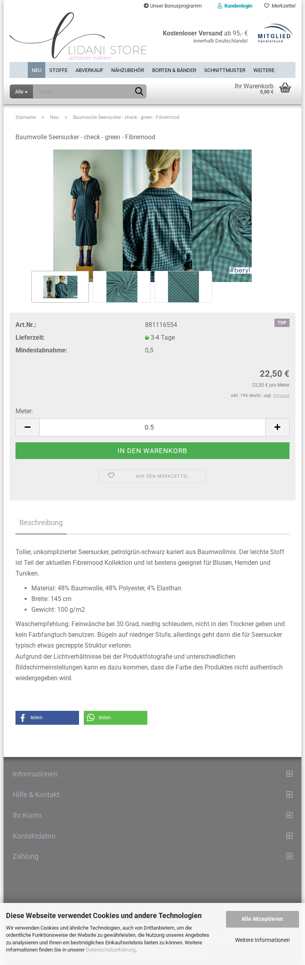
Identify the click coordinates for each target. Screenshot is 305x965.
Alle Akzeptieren (262, 919)
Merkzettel (282, 6)
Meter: (24, 411)
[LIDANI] (78, 37)
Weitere (263, 70)
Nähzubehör (127, 70)
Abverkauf (89, 70)
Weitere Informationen (262, 940)
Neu (36, 70)
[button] (47, 718)
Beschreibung (41, 522)
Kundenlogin (237, 6)
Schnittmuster (224, 70)
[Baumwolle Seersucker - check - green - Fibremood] (152, 216)
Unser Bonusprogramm (175, 6)
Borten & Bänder (174, 70)
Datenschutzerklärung (110, 950)
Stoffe (58, 70)
